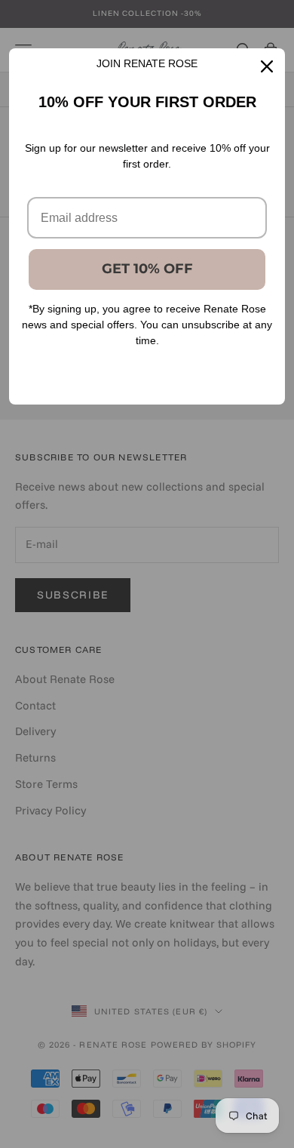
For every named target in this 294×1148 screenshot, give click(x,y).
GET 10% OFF (147, 268)
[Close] (267, 66)
